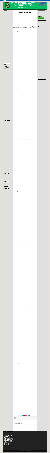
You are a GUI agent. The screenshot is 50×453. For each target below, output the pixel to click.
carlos (21, 13)
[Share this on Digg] (28, 415)
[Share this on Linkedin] (29, 415)
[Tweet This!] (22, 415)
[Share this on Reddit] (25, 415)
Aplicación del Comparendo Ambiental (25, 12)
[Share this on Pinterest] (24, 415)
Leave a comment (27, 13)
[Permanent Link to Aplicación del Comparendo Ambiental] (25, 20)
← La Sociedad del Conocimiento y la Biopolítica (18, 423)
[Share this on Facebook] (23, 415)
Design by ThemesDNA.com (25, 451)
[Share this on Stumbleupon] (26, 415)
